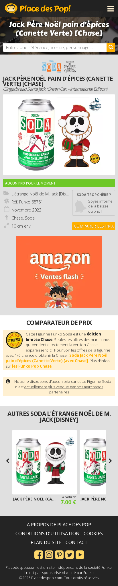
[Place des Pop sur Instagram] (49, 554)
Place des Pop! (37, 8)
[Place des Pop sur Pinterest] (59, 554)
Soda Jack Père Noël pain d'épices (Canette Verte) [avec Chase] (56, 358)
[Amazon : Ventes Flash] (59, 272)
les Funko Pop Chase (32, 366)
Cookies (93, 533)
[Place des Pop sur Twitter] (69, 554)
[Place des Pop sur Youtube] (80, 554)
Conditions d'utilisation (47, 533)
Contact (77, 542)
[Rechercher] (111, 47)
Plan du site (46, 542)
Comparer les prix (94, 226)
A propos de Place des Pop (59, 524)
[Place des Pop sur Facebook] (38, 554)
